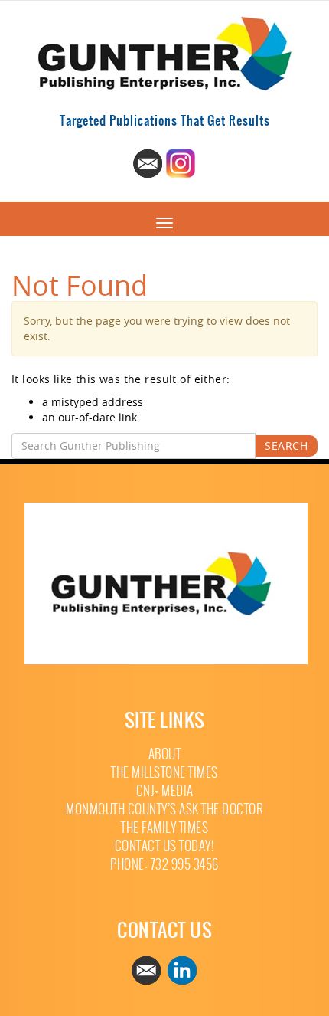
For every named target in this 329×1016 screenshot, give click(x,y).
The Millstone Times (164, 772)
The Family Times (164, 827)
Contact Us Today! (165, 846)
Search (286, 445)
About (164, 754)
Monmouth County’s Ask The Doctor (164, 809)
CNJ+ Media (165, 791)
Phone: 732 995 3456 (164, 864)
